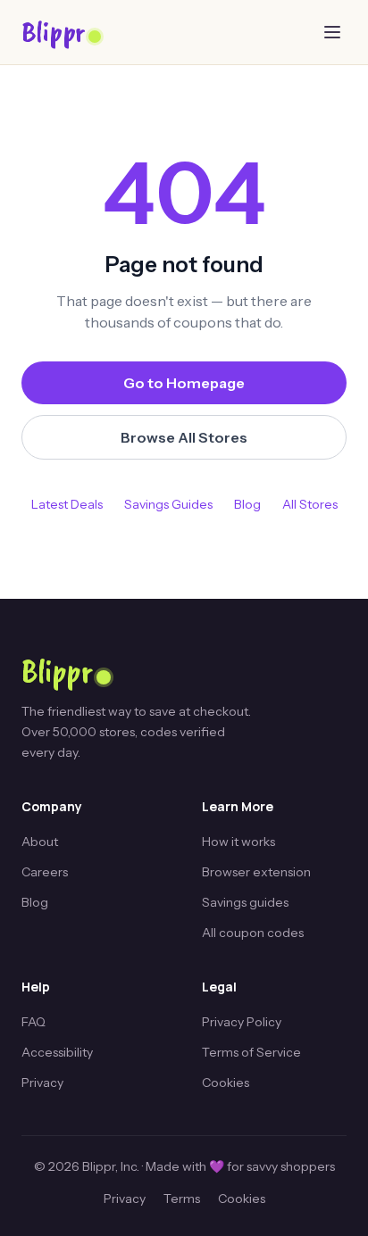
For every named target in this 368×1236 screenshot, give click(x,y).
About (39, 842)
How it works (238, 842)
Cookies (225, 1082)
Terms (181, 1198)
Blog (247, 504)
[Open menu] (332, 32)
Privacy (42, 1082)
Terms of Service (251, 1052)
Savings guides (245, 902)
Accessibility (57, 1052)
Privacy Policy (241, 1022)
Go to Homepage (184, 383)
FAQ (33, 1022)
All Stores (310, 504)
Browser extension (256, 872)
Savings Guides (168, 504)
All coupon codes (253, 933)
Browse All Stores (184, 437)
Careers (44, 872)
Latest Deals (67, 504)
